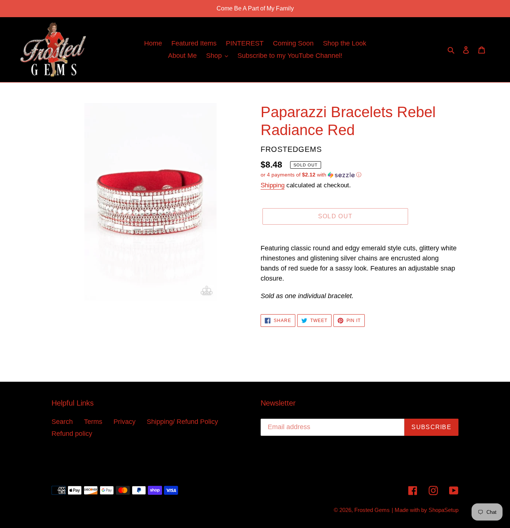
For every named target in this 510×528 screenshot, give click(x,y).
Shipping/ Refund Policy (182, 421)
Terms (93, 421)
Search (62, 421)
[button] (311, 174)
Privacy (124, 421)
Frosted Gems (372, 510)
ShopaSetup (443, 510)
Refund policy (72, 433)
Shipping (272, 185)
